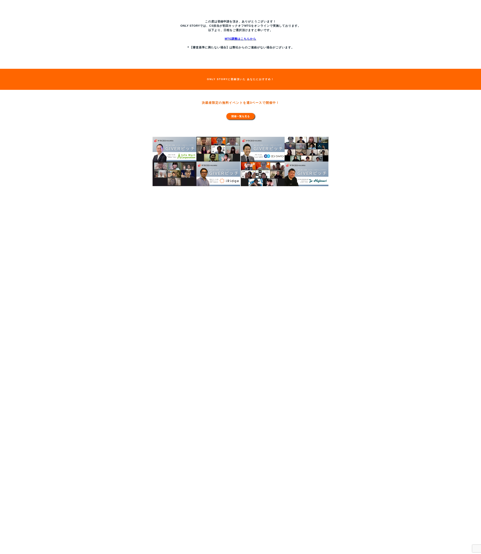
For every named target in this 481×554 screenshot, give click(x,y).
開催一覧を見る (240, 116)
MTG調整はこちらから (240, 38)
